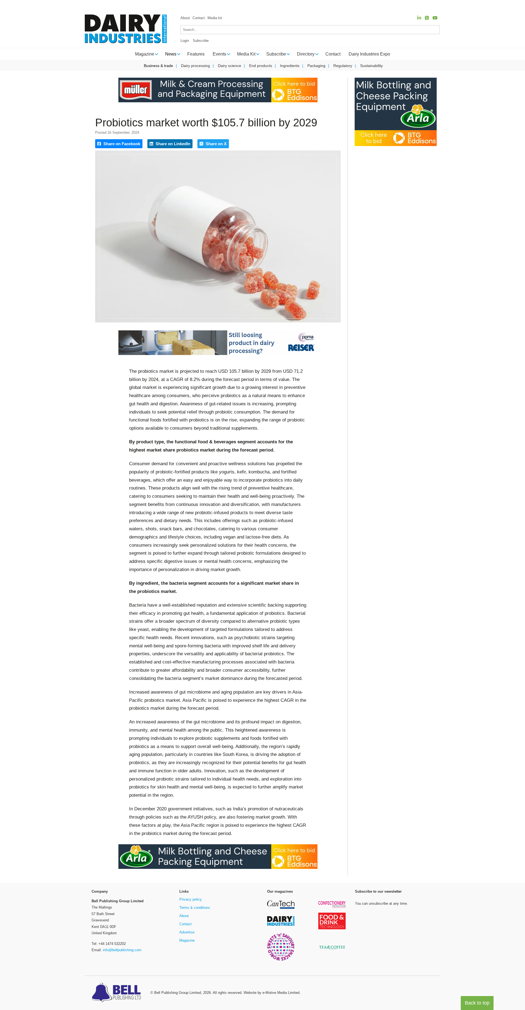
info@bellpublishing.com (122, 950)
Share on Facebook (121, 143)
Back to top (477, 1003)
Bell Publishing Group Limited (177, 993)
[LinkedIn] (419, 18)
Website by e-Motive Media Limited (271, 993)
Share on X (216, 143)
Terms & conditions (194, 908)
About (185, 18)
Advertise (186, 932)
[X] (427, 18)
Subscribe (201, 41)
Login (184, 41)
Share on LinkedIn (172, 143)
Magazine (187, 940)
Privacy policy (190, 899)
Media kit (215, 18)
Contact (198, 18)
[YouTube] (435, 18)
